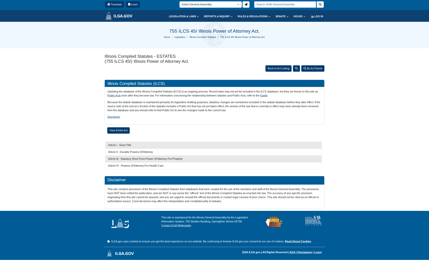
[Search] (296, 68)
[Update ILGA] (246, 4)
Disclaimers (304, 252)
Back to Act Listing (278, 68)
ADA (293, 252)
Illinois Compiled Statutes (203, 37)
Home (167, 37)
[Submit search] (320, 4)
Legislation (180, 37)
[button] (181, 16)
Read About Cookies (298, 241)
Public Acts (114, 95)
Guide (263, 95)
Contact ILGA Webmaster (176, 225)
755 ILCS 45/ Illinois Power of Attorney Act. (242, 37)
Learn (318, 252)
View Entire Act (118, 130)
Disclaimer (113, 117)
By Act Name (314, 68)
